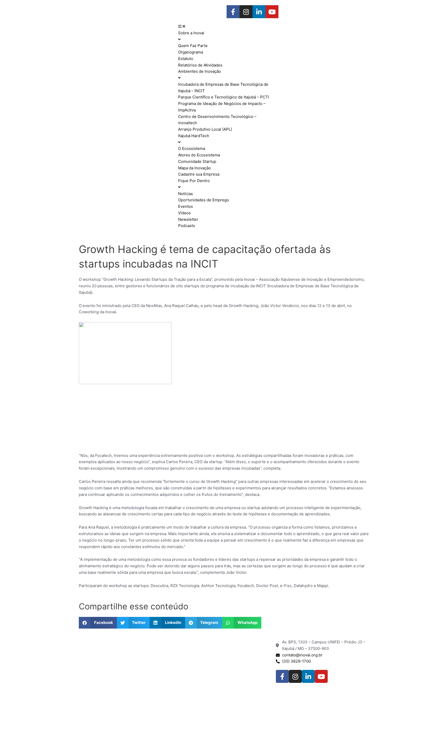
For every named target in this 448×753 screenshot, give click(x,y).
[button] (98, 623)
